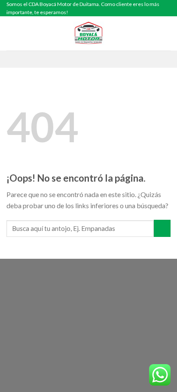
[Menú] (11, 33)
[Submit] (162, 228)
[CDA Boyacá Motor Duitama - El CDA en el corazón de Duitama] (88, 33)
